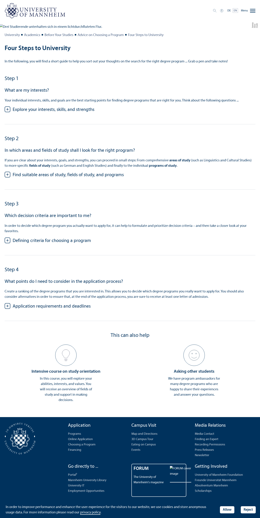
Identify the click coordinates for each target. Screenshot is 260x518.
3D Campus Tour (142, 439)
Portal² (72, 475)
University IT (76, 485)
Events (135, 450)
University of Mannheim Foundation (219, 475)
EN (235, 10)
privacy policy (90, 512)
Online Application (80, 439)
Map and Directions (144, 434)
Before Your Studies (59, 35)
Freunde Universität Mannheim (215, 480)
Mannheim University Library (87, 480)
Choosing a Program (81, 444)
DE (229, 10)
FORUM (141, 468)
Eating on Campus (143, 444)
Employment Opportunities (86, 491)
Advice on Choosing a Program (101, 35)
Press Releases (204, 450)
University (12, 35)
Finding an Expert (206, 439)
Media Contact (204, 434)
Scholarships (203, 491)
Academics (32, 35)
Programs (74, 434)
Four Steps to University (145, 35)
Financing (74, 450)
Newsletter (202, 455)
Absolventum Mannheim (211, 485)
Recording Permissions (210, 444)
